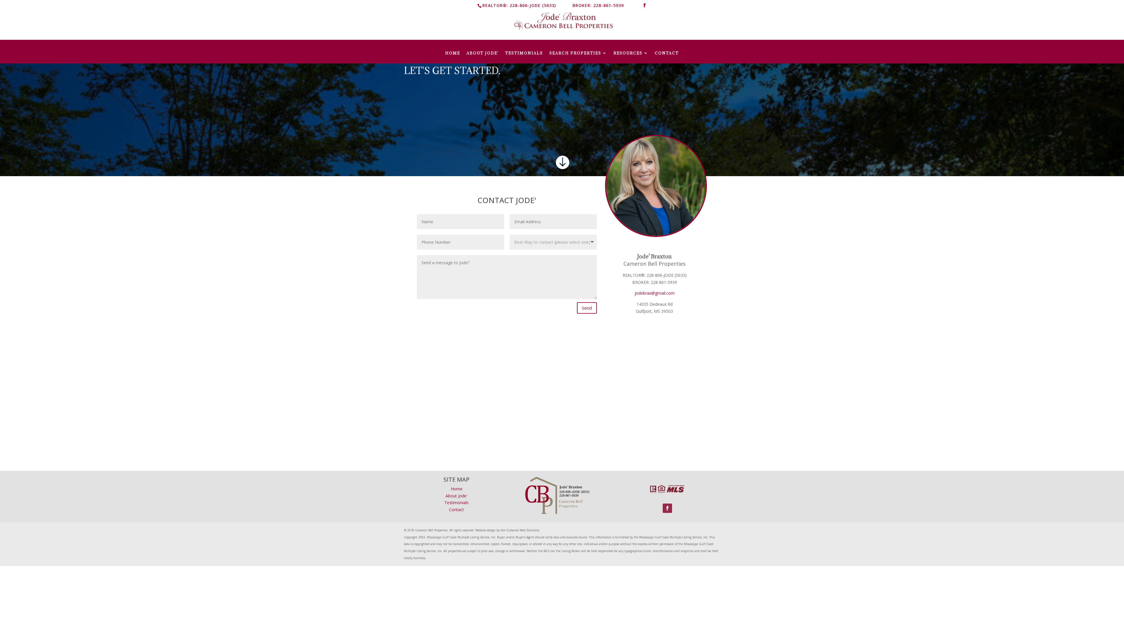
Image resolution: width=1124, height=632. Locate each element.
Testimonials (456, 502)
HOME (452, 53)
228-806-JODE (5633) (533, 5)
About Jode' (456, 496)
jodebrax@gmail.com (655, 293)
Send (587, 308)
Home (456, 489)
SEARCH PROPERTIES (575, 53)
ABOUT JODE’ (483, 53)
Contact (456, 509)
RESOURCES (628, 53)
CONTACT (667, 53)
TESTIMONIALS (524, 53)
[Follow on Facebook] (667, 508)
